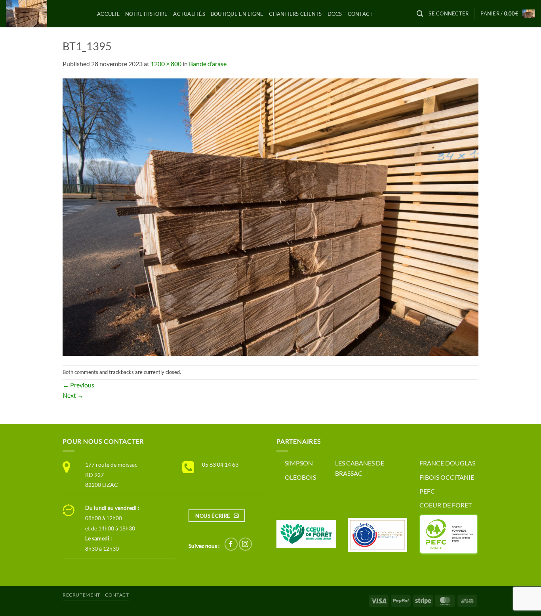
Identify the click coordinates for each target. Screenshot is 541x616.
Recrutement (81, 595)
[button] (420, 13)
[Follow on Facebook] (231, 544)
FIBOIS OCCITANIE (446, 477)
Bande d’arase (208, 63)
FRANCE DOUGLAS (447, 463)
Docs (335, 14)
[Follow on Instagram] (245, 544)
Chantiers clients (295, 14)
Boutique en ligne (237, 14)
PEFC (427, 491)
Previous (78, 385)
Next (73, 395)
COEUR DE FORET (445, 505)
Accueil (108, 14)
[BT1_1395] (270, 216)
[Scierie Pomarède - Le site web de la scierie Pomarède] (45, 13)
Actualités (189, 14)
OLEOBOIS (300, 477)
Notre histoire (146, 14)
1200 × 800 (165, 63)
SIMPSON (299, 463)
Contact (360, 14)
